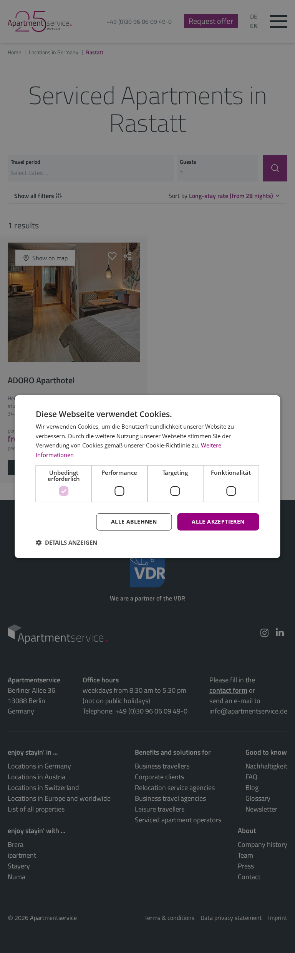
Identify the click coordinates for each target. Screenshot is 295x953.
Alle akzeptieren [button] (218, 521)
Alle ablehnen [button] (134, 521)
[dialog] (147, 476)
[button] (66, 542)
